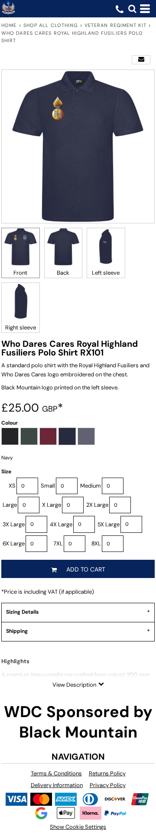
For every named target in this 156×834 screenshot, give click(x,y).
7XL (58, 543)
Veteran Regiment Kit (115, 25)
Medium (90, 485)
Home (8, 25)
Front (20, 272)
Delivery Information (57, 785)
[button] (132, 8)
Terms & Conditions (56, 773)
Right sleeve (20, 327)
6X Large (14, 543)
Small (48, 485)
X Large (51, 504)
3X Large (14, 524)
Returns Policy (107, 773)
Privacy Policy (108, 785)
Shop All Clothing (50, 25)
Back (63, 272)
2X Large (97, 504)
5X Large (109, 524)
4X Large (61, 524)
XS (12, 485)
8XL (96, 543)
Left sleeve (106, 272)
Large (10, 504)
